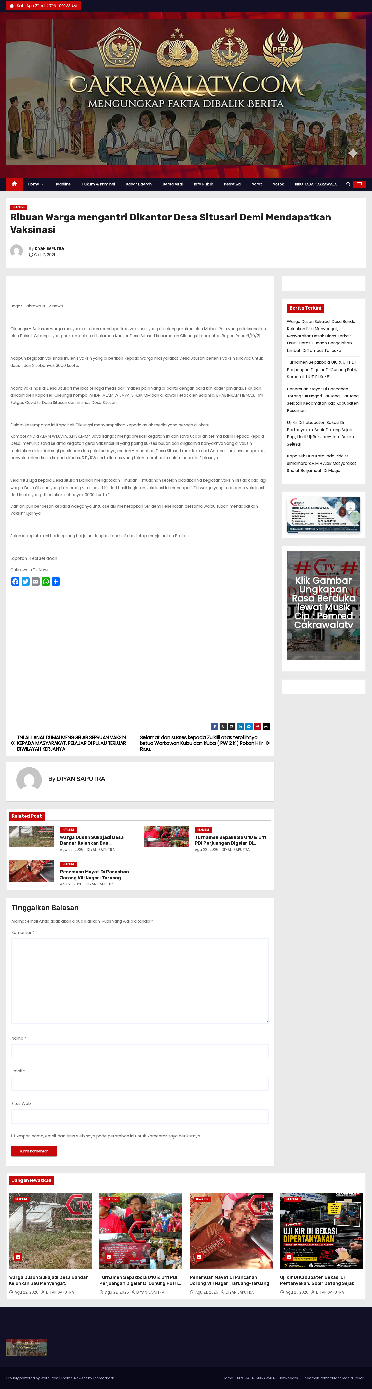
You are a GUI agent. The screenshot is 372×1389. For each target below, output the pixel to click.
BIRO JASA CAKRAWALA (316, 184)
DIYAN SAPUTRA (49, 249)
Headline (63, 184)
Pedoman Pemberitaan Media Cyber (333, 1378)
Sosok (278, 184)
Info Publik (203, 184)
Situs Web (21, 1103)
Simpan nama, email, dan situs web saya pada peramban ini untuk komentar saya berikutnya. (108, 1136)
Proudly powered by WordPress (32, 1378)
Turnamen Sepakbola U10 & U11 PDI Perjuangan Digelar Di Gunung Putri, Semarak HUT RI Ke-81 (322, 369)
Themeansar (103, 1378)
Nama (18, 1038)
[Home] (14, 184)
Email (18, 1071)
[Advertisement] (140, 656)
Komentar (23, 932)
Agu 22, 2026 (72, 849)
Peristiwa (232, 184)
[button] (348, 184)
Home (34, 184)
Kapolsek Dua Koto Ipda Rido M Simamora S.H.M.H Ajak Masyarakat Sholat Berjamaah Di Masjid (321, 463)
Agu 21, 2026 (71, 884)
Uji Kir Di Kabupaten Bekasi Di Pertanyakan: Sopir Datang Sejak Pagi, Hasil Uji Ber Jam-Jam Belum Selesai (318, 1286)
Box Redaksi (289, 1378)
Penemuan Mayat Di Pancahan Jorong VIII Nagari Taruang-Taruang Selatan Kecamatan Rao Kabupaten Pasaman (229, 1286)
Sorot (257, 184)
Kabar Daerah (139, 184)
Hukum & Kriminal (98, 184)
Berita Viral (173, 184)
